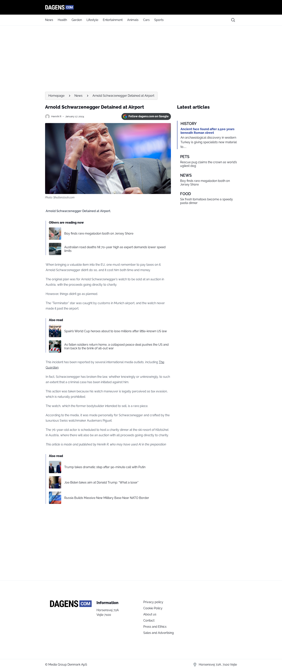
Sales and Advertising (158, 633)
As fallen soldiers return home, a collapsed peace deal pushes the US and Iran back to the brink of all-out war (116, 346)
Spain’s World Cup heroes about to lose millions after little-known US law (115, 331)
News (49, 20)
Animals (133, 20)
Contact (148, 620)
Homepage (56, 95)
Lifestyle (92, 20)
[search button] (233, 20)
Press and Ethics (155, 626)
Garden (77, 20)
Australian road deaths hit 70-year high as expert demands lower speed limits (115, 249)
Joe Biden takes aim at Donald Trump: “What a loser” (101, 482)
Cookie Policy (152, 608)
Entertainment (113, 20)
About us (149, 614)
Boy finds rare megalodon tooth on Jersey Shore (98, 233)
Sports (159, 20)
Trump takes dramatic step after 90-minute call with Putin (104, 467)
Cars (146, 20)
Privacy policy (153, 602)
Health (62, 20)
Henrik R (56, 116)
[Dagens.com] (141, 7)
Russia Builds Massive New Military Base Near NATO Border (106, 498)
